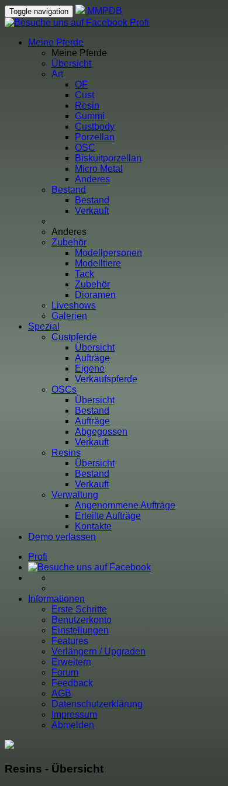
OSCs (64, 389)
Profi (139, 22)
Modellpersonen (108, 253)
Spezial (44, 326)
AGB (61, 693)
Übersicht (71, 63)
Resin (87, 105)
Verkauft (92, 211)
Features (69, 641)
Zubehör (69, 242)
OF (81, 84)
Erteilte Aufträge (108, 516)
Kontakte (93, 526)
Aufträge (92, 358)
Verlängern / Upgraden (98, 651)
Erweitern (71, 662)
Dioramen (95, 295)
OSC (85, 148)
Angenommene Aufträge (125, 505)
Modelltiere (98, 263)
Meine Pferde (56, 42)
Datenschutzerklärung (97, 704)
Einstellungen (80, 630)
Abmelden (72, 725)
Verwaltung (74, 495)
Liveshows (73, 305)
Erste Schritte (79, 609)
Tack (84, 274)
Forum (64, 672)
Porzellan (95, 137)
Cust (84, 95)
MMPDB (103, 11)
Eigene (90, 368)
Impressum (74, 714)
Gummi (90, 116)
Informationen (56, 599)
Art (57, 74)
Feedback (72, 683)
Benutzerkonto (81, 620)
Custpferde (74, 337)
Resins (66, 453)
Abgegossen (101, 432)
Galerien (69, 316)
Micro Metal (99, 169)
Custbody (95, 126)
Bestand (68, 190)
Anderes (92, 179)
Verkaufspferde (106, 379)
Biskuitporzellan (108, 158)
